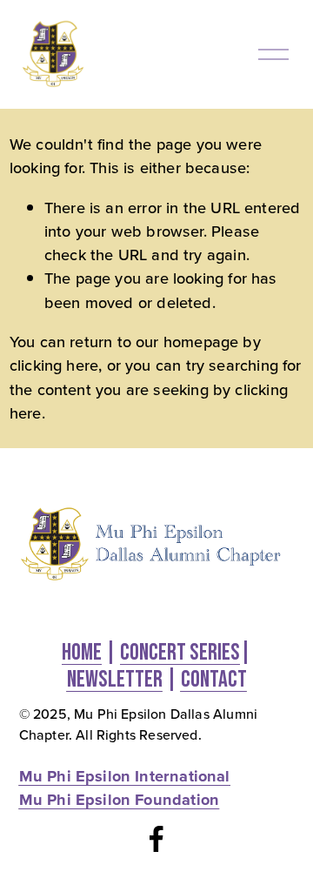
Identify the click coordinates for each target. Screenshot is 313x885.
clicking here (54, 364)
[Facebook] (156, 839)
